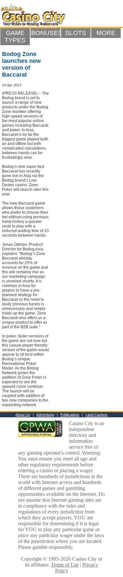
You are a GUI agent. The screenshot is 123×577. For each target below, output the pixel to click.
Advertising (45, 415)
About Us (22, 415)
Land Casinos (97, 415)
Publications (69, 415)
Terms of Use (65, 565)
